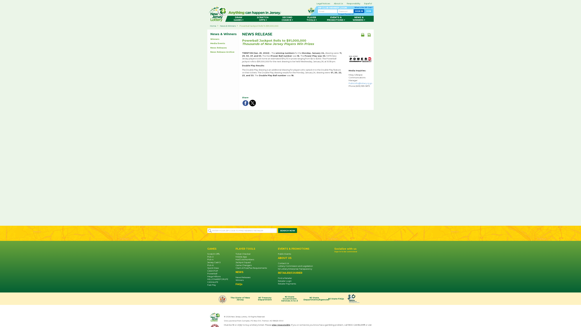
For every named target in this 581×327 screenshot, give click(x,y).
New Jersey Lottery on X (351, 256)
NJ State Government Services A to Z (289, 299)
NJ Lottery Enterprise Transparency (295, 269)
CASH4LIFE (212, 282)
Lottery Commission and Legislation (295, 266)
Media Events (217, 43)
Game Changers (244, 265)
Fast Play (211, 285)
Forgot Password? (346, 14)
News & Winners (228, 26)
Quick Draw (213, 268)
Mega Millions (214, 276)
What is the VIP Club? (364, 7)
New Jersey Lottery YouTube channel (346, 256)
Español (368, 3)
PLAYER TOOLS (245, 248)
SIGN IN (359, 11)
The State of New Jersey (240, 299)
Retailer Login (285, 281)
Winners (214, 39)
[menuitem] (238, 19)
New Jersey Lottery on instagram (341, 256)
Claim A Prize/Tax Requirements (251, 268)
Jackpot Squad (243, 262)
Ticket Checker (243, 254)
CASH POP (212, 271)
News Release (257, 34)
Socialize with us (345, 249)
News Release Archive (222, 52)
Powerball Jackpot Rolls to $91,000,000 (259, 26)
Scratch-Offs (213, 254)
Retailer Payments (287, 283)
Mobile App (241, 257)
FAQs (239, 284)
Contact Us (283, 263)
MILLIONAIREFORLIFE (217, 279)
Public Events (284, 254)
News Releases (218, 47)
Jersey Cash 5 (213, 262)
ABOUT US (285, 258)
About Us (338, 3)
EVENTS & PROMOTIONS (293, 248)
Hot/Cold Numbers (245, 259)
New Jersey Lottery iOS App (347, 264)
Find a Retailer (285, 278)
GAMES (212, 248)
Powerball (212, 273)
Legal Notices (323, 3)
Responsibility (353, 3)
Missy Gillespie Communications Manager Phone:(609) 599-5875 (360, 80)
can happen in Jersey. (255, 13)
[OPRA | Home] (354, 298)
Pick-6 (210, 265)
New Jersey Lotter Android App (347, 271)
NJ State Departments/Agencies (315, 299)
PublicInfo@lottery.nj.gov (361, 83)
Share (245, 97)
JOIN (368, 11)
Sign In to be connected (345, 252)
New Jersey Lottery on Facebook (336, 256)
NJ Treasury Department (265, 299)
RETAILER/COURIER (290, 272)
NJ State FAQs (336, 299)
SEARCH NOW (287, 230)
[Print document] (362, 35)
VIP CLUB (345, 8)
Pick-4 (210, 259)
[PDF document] (369, 35)
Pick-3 (210, 257)
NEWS (239, 272)
